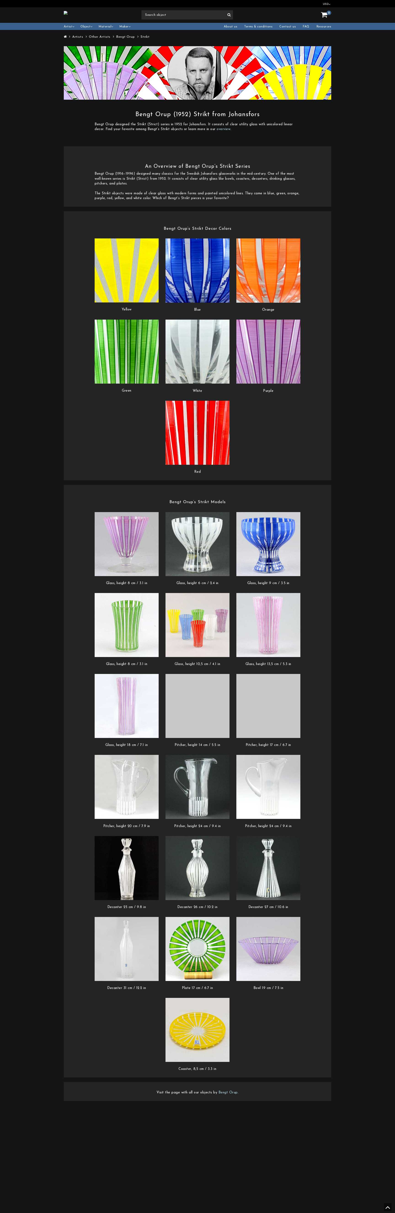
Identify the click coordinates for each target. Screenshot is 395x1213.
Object (85, 26)
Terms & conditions (258, 26)
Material (105, 26)
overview (223, 129)
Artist (68, 26)
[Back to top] (387, 1209)
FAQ (306, 26)
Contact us (287, 26)
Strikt (145, 37)
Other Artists (100, 37)
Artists (77, 37)
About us (230, 26)
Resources (323, 26)
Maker (124, 26)
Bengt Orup (125, 37)
